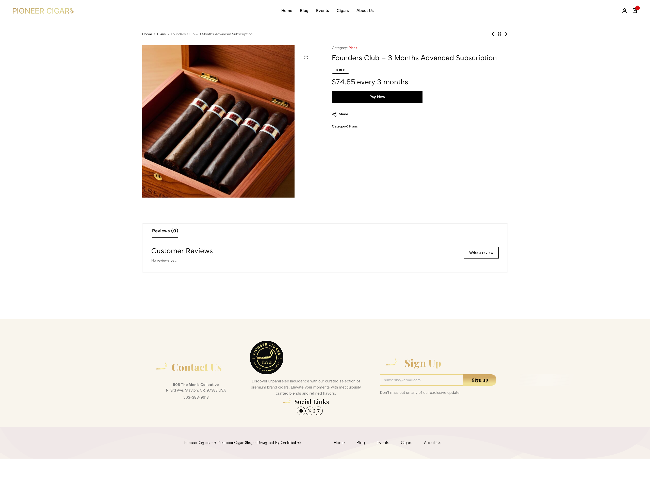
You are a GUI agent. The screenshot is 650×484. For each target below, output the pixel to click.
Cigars (343, 10)
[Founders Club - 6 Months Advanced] (493, 34)
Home (286, 10)
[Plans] (499, 34)
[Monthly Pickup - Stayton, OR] (506, 34)
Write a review (481, 253)
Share (343, 114)
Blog (304, 10)
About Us (365, 10)
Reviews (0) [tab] (165, 231)
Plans (161, 34)
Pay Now (377, 96)
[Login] (625, 11)
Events (322, 10)
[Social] (301, 411)
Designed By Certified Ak (279, 442)
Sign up (480, 380)
